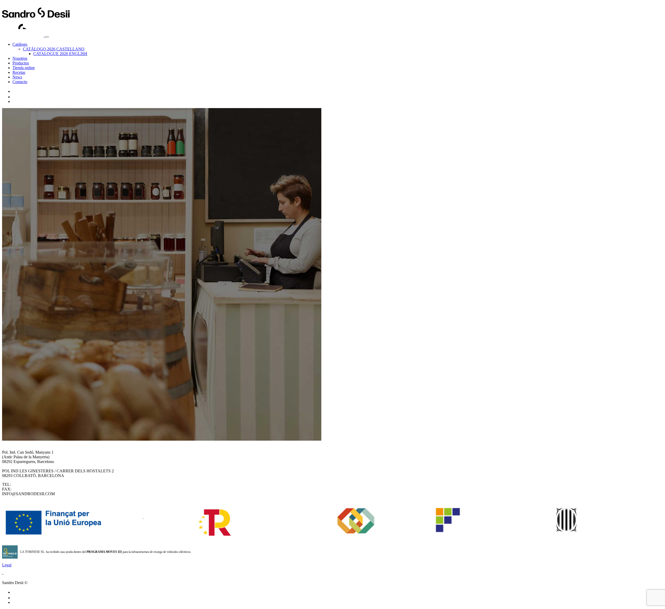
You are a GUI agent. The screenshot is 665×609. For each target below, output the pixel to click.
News (17, 77)
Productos (20, 63)
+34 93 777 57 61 (27, 489)
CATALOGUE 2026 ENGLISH (60, 53)
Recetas (18, 72)
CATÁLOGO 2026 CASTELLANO (53, 49)
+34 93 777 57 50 (26, 484)
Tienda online (23, 67)
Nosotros (19, 58)
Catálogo (19, 44)
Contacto (19, 82)
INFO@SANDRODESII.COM (28, 494)
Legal (6, 565)
